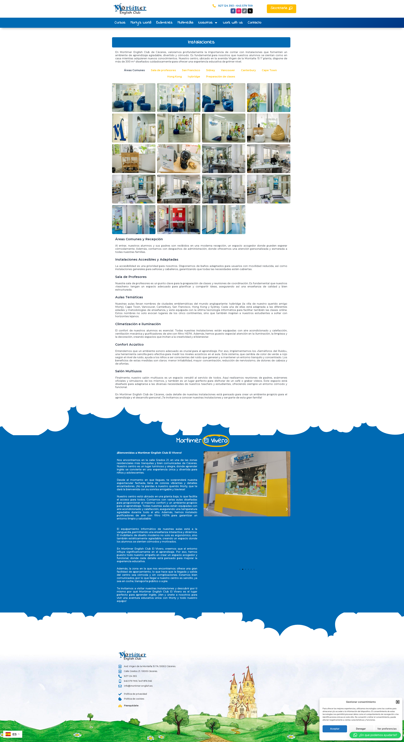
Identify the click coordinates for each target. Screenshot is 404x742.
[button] (397, 702)
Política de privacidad (135, 693)
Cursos (120, 22)
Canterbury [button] (248, 70)
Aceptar (334, 728)
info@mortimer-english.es (138, 685)
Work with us (233, 22)
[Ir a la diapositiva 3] (245, 569)
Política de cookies (134, 698)
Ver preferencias (387, 728)
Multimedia (185, 22)
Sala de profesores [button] (163, 70)
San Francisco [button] (191, 70)
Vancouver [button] (228, 70)
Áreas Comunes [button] (134, 70)
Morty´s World (141, 22)
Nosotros (205, 22)
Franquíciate (131, 705)
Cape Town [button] (269, 70)
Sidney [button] (210, 70)
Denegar (361, 728)
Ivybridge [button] (194, 76)
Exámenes (164, 22)
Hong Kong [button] (174, 76)
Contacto (254, 22)
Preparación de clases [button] (220, 76)
